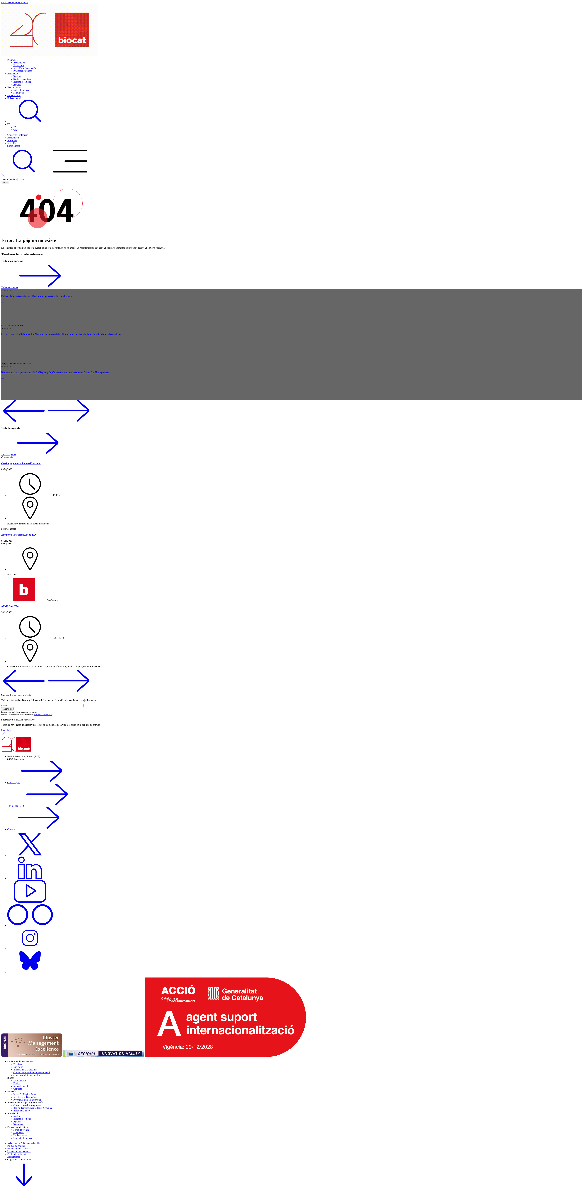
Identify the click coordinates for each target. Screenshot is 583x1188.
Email (4, 705)
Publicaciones (13, 95)
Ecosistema (18, 1064)
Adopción (12, 140)
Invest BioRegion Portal (24, 1094)
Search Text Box (9, 179)
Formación (18, 65)
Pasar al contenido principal (14, 2)
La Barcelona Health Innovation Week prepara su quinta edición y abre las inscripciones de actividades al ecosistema (61, 334)
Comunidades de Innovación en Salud (31, 1072)
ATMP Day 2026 (10, 606)
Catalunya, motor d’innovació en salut (21, 463)
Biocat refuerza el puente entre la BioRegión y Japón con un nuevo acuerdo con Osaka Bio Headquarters (55, 372)
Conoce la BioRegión (17, 135)
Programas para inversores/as (27, 1099)
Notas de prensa (21, 90)
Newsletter (18, 1124)
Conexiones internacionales (26, 1075)
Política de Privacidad (43, 714)
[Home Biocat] (49, 54)
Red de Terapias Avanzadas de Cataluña (32, 1108)
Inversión (11, 143)
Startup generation (22, 79)
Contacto (12, 829)
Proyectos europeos (22, 71)
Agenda (17, 84)
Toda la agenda (8, 454)
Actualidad (12, 73)
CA (15, 129)
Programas (12, 60)
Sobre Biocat (13, 146)
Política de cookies (16, 1146)
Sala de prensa (14, 87)
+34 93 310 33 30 (16, 806)
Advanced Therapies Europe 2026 (18, 534)
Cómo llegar (13, 782)
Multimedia (18, 92)
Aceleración (19, 62)
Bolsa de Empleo (21, 1110)
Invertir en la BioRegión (25, 1097)
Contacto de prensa (22, 1138)
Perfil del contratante (17, 1154)
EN (15, 127)
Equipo (16, 1083)
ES (8, 124)
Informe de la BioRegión (25, 1069)
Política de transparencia (19, 1151)
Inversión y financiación (24, 68)
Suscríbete (6, 730)
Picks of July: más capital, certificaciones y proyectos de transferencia (36, 296)
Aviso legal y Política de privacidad (24, 1143)
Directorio (18, 1067)
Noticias (17, 76)
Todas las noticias (9, 287)
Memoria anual (20, 1086)
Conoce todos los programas (27, 1105)
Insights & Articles (22, 81)
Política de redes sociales (19, 1148)
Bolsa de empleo (15, 98)
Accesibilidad (13, 1157)
